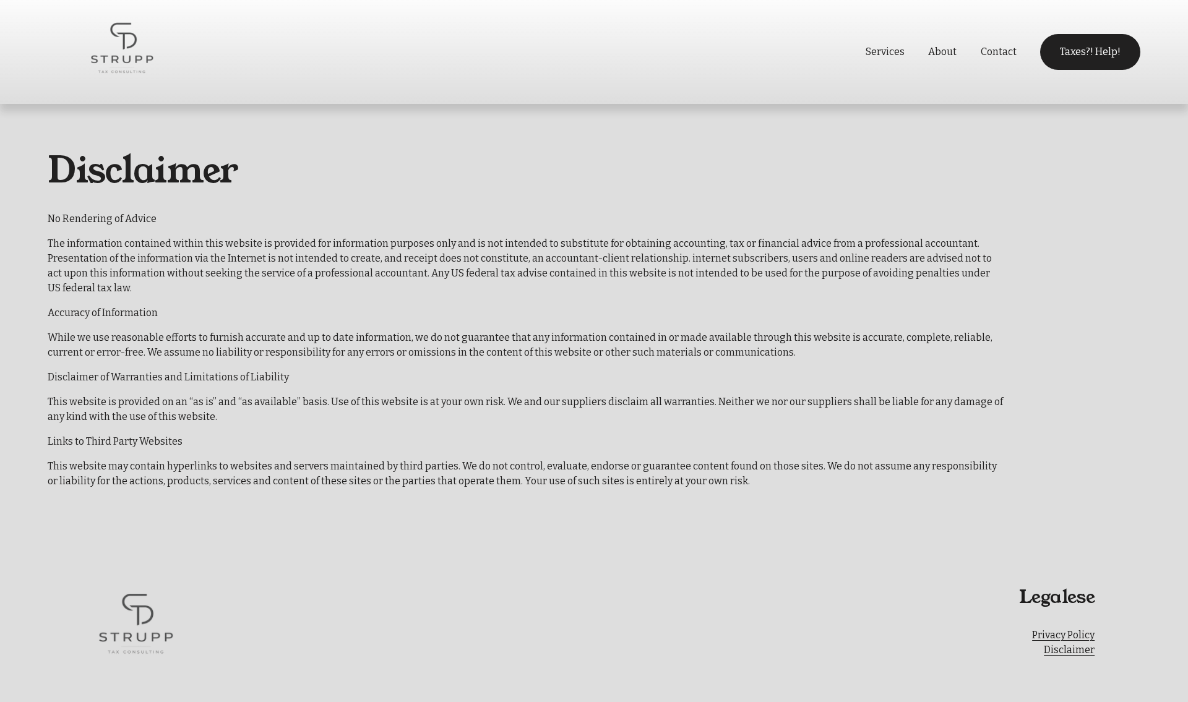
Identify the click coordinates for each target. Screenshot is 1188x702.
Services (885, 52)
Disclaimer (1069, 650)
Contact (999, 52)
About (942, 52)
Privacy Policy (1063, 635)
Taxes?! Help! (1090, 52)
